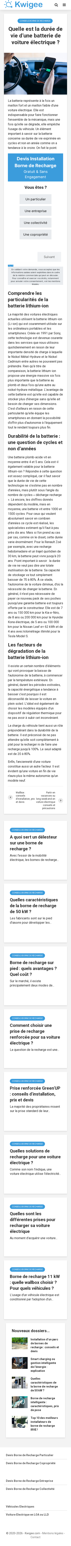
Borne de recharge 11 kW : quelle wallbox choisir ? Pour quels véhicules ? (35, 1282)
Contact (35, 1537)
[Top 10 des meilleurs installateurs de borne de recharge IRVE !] (20, 1421)
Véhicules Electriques (20, 1506)
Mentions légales (52, 1533)
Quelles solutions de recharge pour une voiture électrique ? (35, 1157)
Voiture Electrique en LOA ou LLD (27, 1514)
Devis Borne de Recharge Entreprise (29, 1480)
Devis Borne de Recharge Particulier (29, 1455)
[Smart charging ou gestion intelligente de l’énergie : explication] (20, 1362)
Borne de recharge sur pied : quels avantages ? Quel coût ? (33, 968)
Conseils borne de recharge (35, 21)
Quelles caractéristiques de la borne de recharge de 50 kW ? (34, 905)
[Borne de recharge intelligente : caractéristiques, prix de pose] (20, 1402)
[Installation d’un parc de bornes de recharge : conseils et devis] (20, 1343)
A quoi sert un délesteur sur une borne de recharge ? (33, 843)
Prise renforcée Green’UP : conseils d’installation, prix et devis (35, 1094)
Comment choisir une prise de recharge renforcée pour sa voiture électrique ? (35, 1034)
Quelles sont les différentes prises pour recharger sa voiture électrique (32, 1222)
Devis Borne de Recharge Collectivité (30, 1488)
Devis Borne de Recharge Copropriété (30, 1463)
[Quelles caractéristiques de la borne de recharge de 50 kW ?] (20, 1382)
